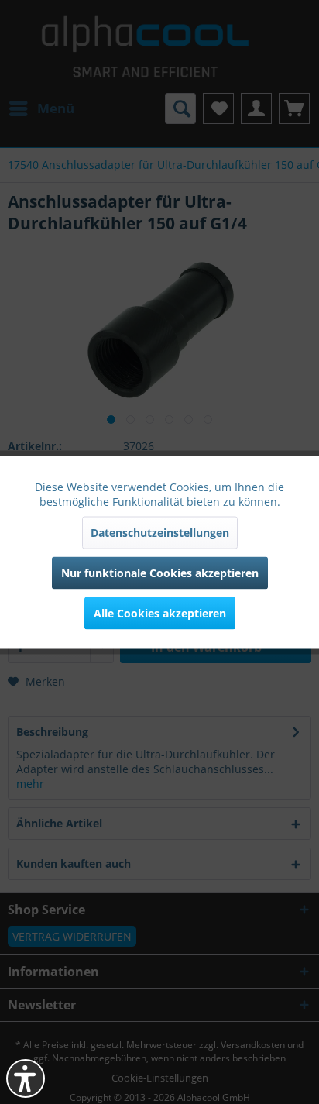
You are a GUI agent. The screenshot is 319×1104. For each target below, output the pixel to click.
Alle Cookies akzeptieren (160, 612)
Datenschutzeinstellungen (160, 531)
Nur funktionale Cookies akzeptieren (160, 572)
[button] (25, 1078)
